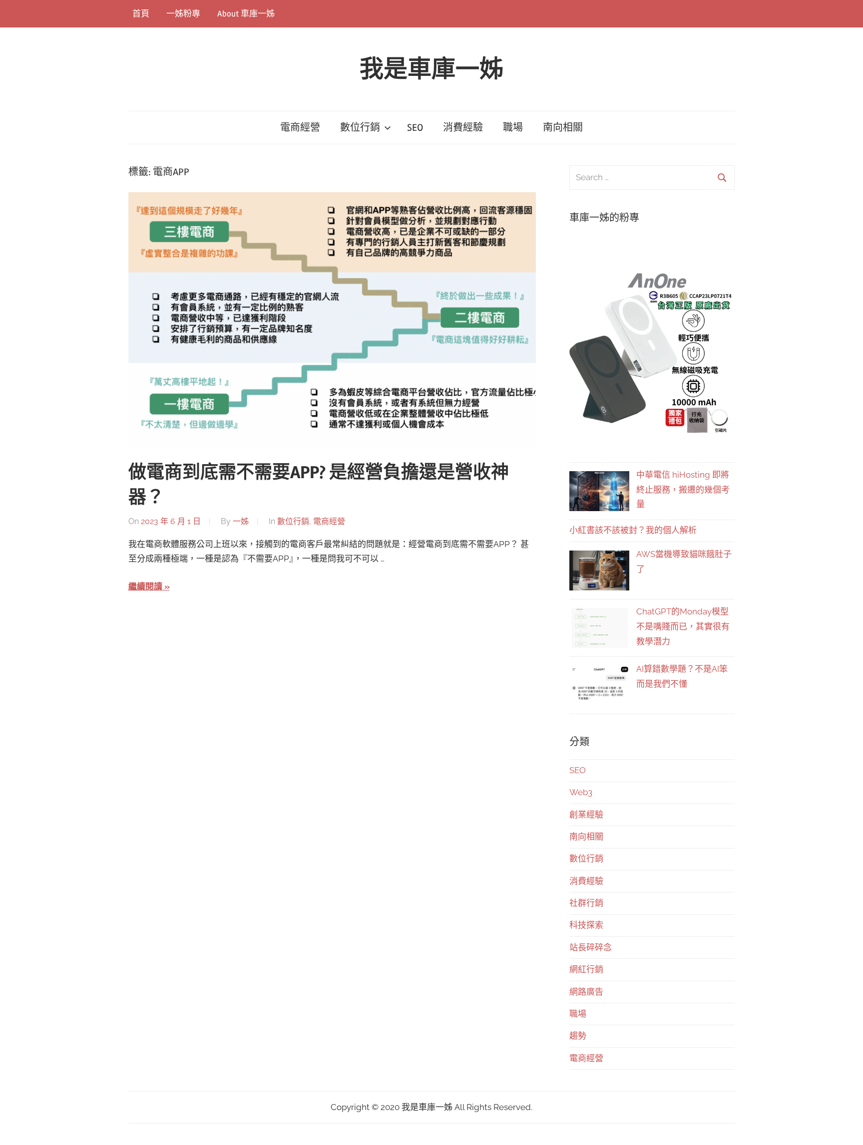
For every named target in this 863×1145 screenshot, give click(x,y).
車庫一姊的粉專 (604, 218)
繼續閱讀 (145, 586)
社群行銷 (586, 903)
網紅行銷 (586, 969)
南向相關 (563, 127)
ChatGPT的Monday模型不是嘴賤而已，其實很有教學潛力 (683, 626)
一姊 (241, 521)
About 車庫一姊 (246, 13)
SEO (415, 127)
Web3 (580, 792)
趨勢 (577, 1036)
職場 (513, 127)
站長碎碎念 (590, 947)
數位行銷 (360, 127)
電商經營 (300, 127)
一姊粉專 (183, 13)
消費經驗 (463, 127)
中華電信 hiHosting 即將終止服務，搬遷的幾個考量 (683, 490)
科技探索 (586, 925)
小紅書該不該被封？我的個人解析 (633, 530)
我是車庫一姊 (431, 69)
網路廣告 (586, 992)
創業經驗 (586, 815)
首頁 (140, 13)
